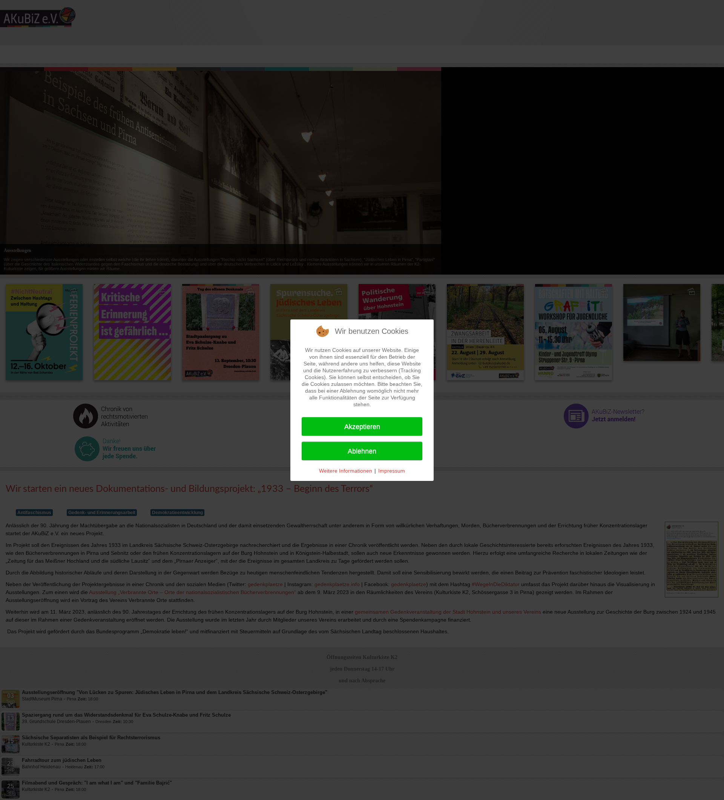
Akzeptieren (362, 426)
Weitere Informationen (345, 471)
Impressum (391, 471)
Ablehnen (362, 451)
